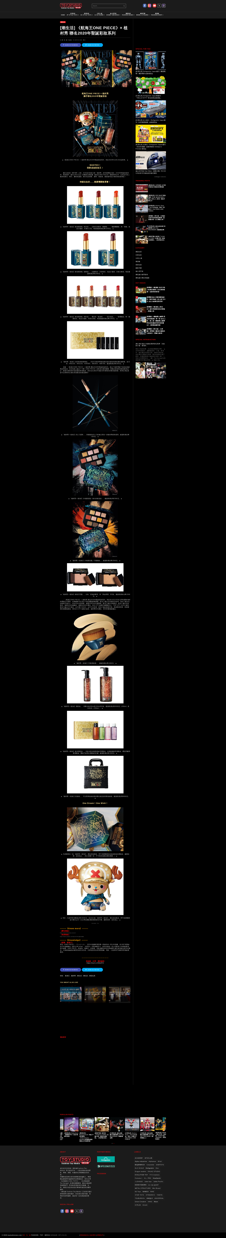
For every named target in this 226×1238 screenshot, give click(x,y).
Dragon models (140, 1171)
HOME (63, 15)
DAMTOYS (160, 1165)
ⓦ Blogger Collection (160, 176)
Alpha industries (141, 1161)
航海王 (67, 976)
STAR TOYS (139, 1195)
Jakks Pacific (158, 1181)
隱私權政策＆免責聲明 (88, 1235)
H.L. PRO (147, 1178)
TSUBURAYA (140, 1198)
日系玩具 (139, 255)
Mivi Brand (156, 1188)
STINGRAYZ (150, 1195)
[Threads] (164, 7)
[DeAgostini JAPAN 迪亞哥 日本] (106, 1161)
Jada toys (148, 1181)
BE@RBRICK (140, 1165)
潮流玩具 (63, 22)
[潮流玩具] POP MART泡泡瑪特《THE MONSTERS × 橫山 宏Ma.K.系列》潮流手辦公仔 (157, 198)
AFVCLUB (148, 1158)
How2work (157, 1178)
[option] (67, 1127)
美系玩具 (139, 265)
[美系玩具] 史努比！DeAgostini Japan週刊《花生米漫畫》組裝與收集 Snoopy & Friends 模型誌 (151, 147)
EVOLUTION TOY (141, 1175)
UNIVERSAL (159, 1198)
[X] (159, 7)
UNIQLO (150, 1198)
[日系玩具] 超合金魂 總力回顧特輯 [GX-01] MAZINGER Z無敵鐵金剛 (156, 227)
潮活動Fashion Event (156, 14)
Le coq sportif (153, 1185)
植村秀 (73, 976)
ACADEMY (139, 1158)
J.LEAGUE (139, 1181)
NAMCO (146, 1191)
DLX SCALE (139, 1168)
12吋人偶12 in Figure (98, 14)
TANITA (159, 1195)
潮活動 (138, 261)
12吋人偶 (139, 258)
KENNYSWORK (141, 1185)
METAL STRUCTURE (143, 1188)
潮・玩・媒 (27, 1235)
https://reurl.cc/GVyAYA (95, 963)
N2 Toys (138, 1191)
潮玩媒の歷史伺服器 (142, 278)
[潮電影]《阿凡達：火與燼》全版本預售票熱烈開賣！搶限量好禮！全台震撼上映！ (157, 217)
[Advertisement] (95, 1017)
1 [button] (112, 1144)
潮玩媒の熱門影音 (142, 274)
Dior (157, 1168)
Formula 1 (138, 1178)
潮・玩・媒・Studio (67, 40)
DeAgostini (150, 1168)
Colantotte (150, 1165)
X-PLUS (138, 1205)
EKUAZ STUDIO (154, 1171)
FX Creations (155, 1175)
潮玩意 (85, 976)
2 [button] (114, 1144)
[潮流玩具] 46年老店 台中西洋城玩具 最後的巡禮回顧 (157, 186)
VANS (150, 1201)
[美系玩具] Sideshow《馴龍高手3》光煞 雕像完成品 (113, 1134)
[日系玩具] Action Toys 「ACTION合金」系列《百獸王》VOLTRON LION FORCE (156, 208)
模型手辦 (139, 268)
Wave (156, 1201)
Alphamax (152, 1161)
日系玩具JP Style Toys (72, 14)
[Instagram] (149, 7)
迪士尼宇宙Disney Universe (112, 14)
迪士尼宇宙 (139, 271)
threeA (145, 1205)
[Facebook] (144, 7)
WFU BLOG (62, 1235)
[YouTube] (154, 7)
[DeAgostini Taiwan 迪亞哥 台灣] (106, 1167)
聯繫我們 (100, 1235)
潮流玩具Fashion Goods (127, 14)
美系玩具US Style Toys (86, 14)
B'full (160, 1161)
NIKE (152, 1191)
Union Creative (140, 1201)
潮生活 (79, 976)
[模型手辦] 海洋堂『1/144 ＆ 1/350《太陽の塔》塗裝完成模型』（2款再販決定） (157, 238)
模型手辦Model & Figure (142, 14)
